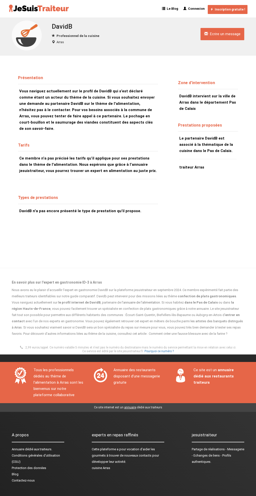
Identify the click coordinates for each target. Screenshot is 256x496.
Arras (60, 42)
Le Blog (171, 8)
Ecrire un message (224, 34)
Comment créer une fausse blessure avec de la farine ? (188, 333)
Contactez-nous (23, 480)
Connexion (195, 8)
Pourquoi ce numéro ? (159, 351)
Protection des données (29, 468)
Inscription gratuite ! (229, 9)
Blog (15, 474)
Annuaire (18, 449)
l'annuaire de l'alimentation (141, 302)
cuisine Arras (101, 468)
